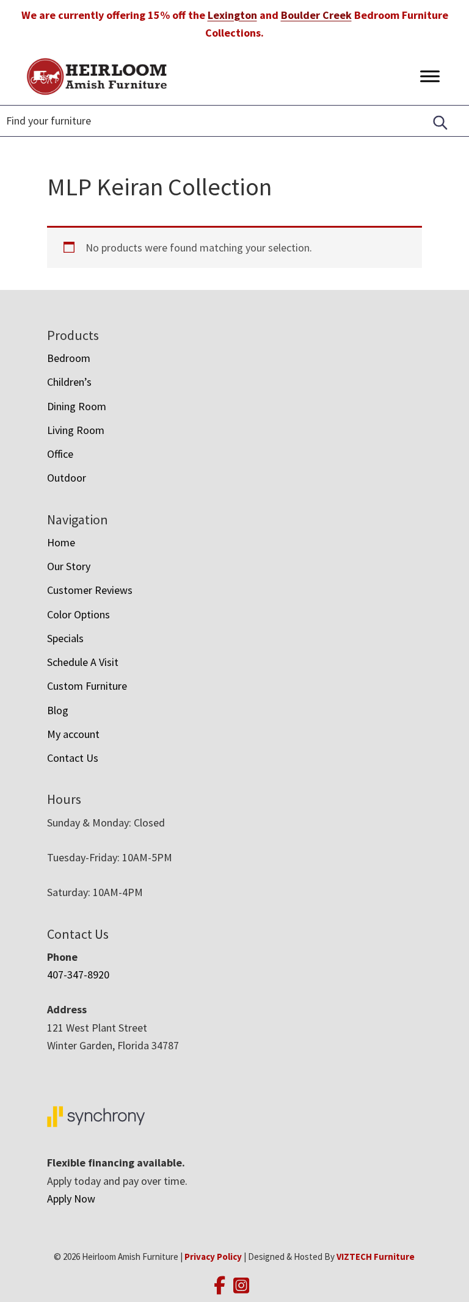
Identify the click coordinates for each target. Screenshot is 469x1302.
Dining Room (76, 406)
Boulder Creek (316, 15)
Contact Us (72, 758)
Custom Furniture (87, 686)
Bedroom (68, 358)
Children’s (69, 382)
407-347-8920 (78, 974)
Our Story (68, 566)
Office (60, 454)
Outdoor (66, 478)
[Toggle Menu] (430, 76)
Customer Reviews (90, 590)
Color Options (78, 614)
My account (73, 734)
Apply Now (71, 1199)
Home (61, 542)
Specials (65, 638)
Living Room (75, 430)
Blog (57, 710)
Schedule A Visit (82, 662)
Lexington (232, 15)
